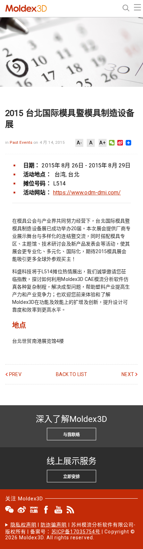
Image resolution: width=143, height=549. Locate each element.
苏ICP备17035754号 (76, 531)
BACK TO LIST (71, 374)
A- (79, 142)
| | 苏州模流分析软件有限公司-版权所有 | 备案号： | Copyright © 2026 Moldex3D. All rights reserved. (70, 531)
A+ (102, 142)
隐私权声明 (23, 524)
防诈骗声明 (54, 524)
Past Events (21, 142)
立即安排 (71, 476)
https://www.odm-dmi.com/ (87, 192)
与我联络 (71, 434)
